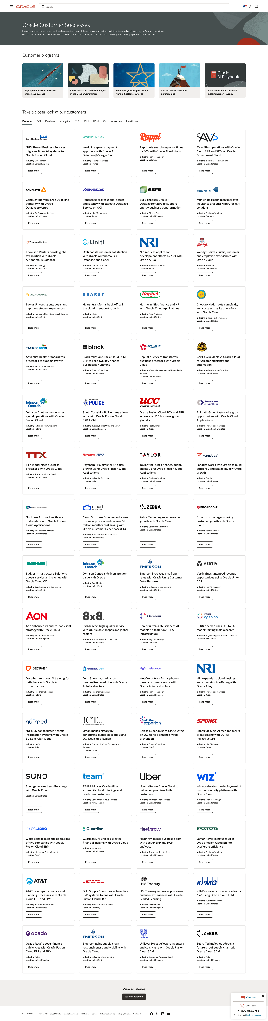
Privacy (41, 1014)
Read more (34, 170)
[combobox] (134, 6)
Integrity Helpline (124, 1014)
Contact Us (137, 1014)
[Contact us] (256, 6)
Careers (95, 1014)
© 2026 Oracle (27, 1013)
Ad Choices (85, 1014)
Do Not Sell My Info (53, 1014)
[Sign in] (250, 6)
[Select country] (245, 6)
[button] (11, 6)
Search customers (134, 996)
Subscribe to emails (107, 1014)
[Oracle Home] (26, 7)
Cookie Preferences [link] (71, 1014)
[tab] (27, 121)
